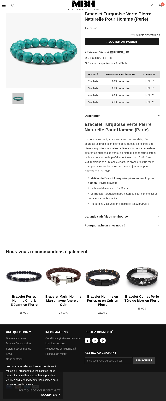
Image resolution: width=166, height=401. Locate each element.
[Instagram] (95, 340)
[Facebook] (87, 340)
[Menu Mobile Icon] (4, 5)
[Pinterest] (103, 340)
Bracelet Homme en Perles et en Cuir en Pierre (102, 300)
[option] (43, 50)
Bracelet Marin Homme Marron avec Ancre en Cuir (63, 300)
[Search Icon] (13, 5)
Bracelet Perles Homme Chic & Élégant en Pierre (24, 300)
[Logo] (83, 5)
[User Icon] (151, 5)
